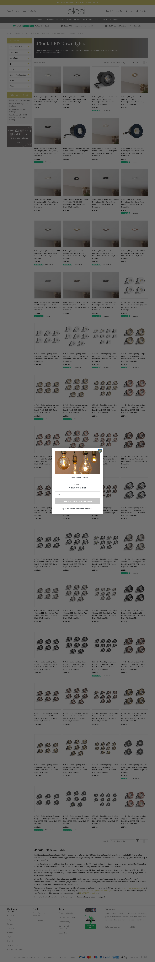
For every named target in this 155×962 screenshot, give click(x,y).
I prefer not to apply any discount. (77, 508)
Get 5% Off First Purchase (77, 501)
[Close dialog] (100, 451)
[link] (77, 462)
